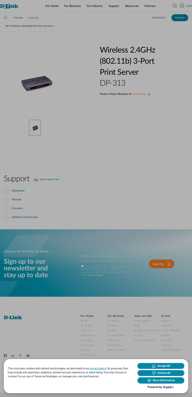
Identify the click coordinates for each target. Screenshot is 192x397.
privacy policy (98, 368)
